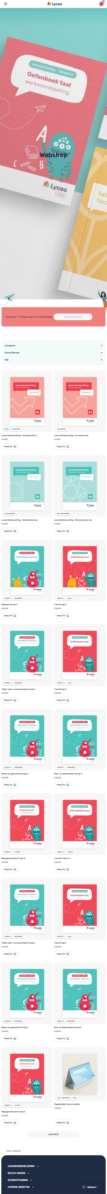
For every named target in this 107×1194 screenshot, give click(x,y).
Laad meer (53, 1134)
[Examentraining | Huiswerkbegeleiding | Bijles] (55, 3)
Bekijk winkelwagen (73, 317)
